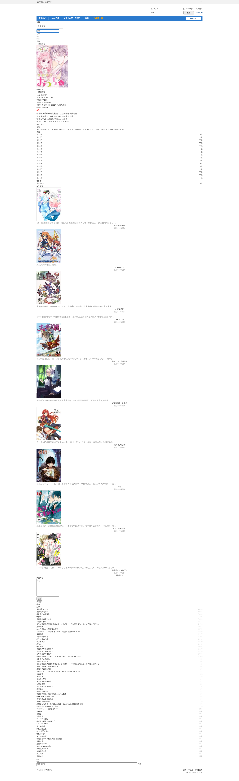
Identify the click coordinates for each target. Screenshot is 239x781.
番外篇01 (40, 183)
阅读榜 (39, 602)
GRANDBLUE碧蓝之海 (45, 696)
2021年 (54, 105)
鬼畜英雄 (40, 634)
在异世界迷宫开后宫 (44, 654)
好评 (38, 607)
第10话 (39, 152)
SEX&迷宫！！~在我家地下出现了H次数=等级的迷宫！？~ (58, 632)
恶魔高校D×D (42, 744)
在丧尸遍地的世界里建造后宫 (47, 629)
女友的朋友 (41, 642)
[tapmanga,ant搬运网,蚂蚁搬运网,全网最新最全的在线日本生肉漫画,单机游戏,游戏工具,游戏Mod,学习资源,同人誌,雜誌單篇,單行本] (45, 7)
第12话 (39, 146)
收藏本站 (48, 2)
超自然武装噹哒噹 (43, 701)
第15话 (39, 137)
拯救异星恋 (119, 320)
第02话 (39, 175)
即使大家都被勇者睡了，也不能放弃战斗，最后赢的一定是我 (59, 657)
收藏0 (122, 270)
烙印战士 (40, 689)
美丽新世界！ (41, 622)
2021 (38, 39)
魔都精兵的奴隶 (42, 612)
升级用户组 (98, 18)
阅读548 (117, 228)
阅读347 (117, 531)
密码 (152, 13)
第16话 (39, 134)
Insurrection (119, 267)
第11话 (39, 149)
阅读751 (117, 447)
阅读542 (117, 312)
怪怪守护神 (41, 734)
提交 (39, 599)
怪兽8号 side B (42, 609)
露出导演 (40, 627)
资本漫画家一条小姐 (119, 403)
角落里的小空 (41, 751)
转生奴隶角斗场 (42, 639)
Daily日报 (55, 18)
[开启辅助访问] (198, 2)
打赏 (139, 764)
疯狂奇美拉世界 (42, 637)
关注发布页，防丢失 (72, 18)
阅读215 (117, 322)
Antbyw (49, 770)
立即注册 (199, 13)
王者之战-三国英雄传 (119, 361)
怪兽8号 (39, 617)
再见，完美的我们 (119, 529)
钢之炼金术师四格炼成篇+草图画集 (49, 739)
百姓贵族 (40, 716)
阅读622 (117, 270)
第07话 (39, 161)
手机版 (190, 770)
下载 (200, 134)
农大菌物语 (41, 726)
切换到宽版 (201, 2)
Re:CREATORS (119, 445)
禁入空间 (40, 754)
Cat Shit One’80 (42, 724)
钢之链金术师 (41, 736)
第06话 (39, 163)
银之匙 (39, 714)
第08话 (39, 158)
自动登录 (189, 9)
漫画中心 (42, 18)
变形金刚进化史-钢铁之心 (46, 721)
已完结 (59, 105)
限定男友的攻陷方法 (119, 570)
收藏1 (122, 228)
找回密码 (199, 9)
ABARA (39, 711)
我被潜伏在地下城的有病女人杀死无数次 (51, 694)
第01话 (39, 178)
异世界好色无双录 (43, 614)
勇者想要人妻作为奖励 (45, 652)
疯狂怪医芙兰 (41, 729)
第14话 (39, 140)
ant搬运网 (198, 770)
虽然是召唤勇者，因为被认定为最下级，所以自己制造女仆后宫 (60, 704)
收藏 (42, 124)
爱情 (38, 41)
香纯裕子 (40, 105)
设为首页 (40, 2)
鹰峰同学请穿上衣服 (44, 619)
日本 (38, 34)
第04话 (39, 169)
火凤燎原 (40, 741)
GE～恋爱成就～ (43, 731)
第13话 (39, 143)
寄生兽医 (40, 647)
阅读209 (117, 406)
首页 (38, 22)
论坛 (87, 18)
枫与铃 (39, 644)
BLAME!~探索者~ (43, 719)
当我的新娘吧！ (119, 226)
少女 (38, 36)
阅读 (38, 124)
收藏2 (122, 447)
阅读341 (117, 573)
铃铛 (119, 487)
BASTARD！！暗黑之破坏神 (47, 709)
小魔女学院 (119, 309)
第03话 (39, 172)
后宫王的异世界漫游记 (45, 649)
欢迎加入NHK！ (42, 749)
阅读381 (117, 364)
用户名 (153, 9)
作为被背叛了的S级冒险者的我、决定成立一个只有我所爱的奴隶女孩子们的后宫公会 (68, 624)
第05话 (39, 166)
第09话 (39, 155)
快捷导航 (193, 18)
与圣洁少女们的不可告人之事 (47, 706)
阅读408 (117, 489)
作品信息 (40, 89)
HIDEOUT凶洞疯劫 (44, 746)
